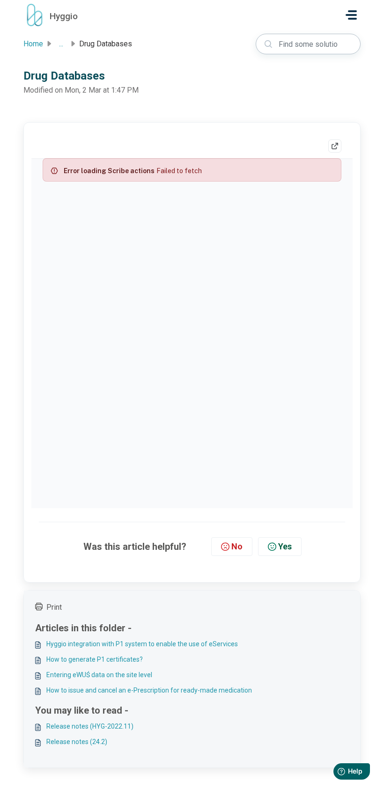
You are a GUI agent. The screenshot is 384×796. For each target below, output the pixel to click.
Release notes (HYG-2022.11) (89, 726)
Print (54, 607)
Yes (285, 546)
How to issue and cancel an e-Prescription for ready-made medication (149, 690)
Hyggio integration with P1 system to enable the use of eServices (142, 644)
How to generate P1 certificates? (94, 659)
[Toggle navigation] (351, 15)
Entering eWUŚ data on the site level (99, 675)
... (61, 43)
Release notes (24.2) (76, 741)
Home (33, 43)
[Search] (268, 44)
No (237, 546)
